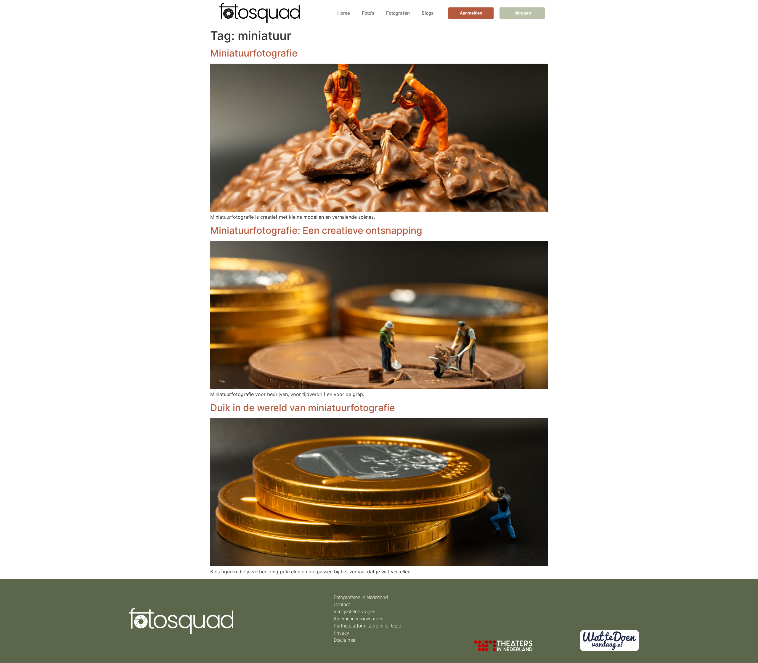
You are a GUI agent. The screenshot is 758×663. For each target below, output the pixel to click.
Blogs (427, 13)
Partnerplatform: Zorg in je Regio (367, 626)
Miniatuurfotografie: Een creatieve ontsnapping (316, 230)
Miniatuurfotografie (254, 53)
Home (343, 13)
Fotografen (398, 13)
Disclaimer (345, 640)
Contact (342, 604)
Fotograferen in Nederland (361, 597)
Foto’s (368, 13)
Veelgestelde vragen (354, 611)
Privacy (341, 633)
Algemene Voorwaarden (358, 619)
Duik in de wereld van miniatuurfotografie (302, 407)
